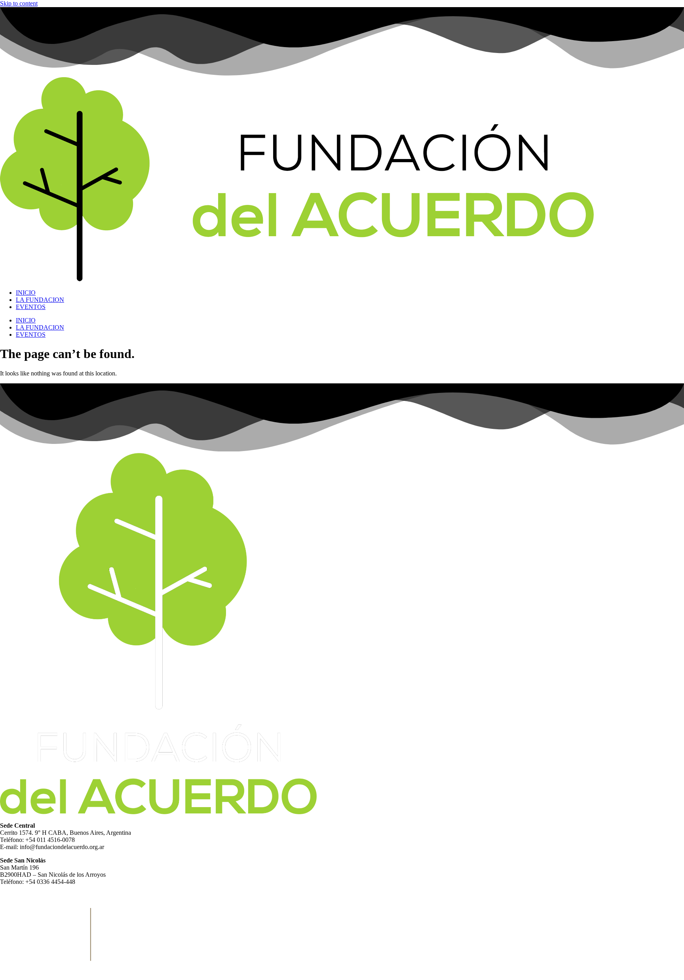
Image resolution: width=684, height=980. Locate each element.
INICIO (26, 292)
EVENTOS (31, 306)
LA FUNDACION (40, 299)
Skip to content (19, 3)
